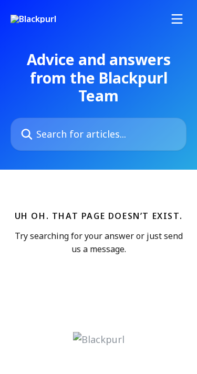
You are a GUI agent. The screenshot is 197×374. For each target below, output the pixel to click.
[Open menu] (177, 19)
